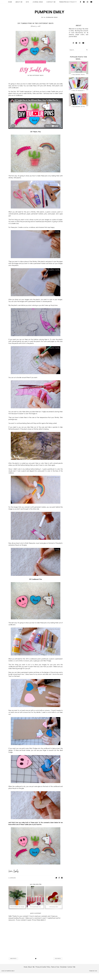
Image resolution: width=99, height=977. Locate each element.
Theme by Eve (93, 971)
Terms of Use (55, 967)
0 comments (12, 878)
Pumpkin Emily (10, 971)
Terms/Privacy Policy (67, 2)
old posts (58, 958)
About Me (19, 2)
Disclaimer (63, 967)
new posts (13, 958)
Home (10, 2)
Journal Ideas (38, 2)
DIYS (27, 2)
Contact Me (51, 2)
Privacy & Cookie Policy (43, 967)
